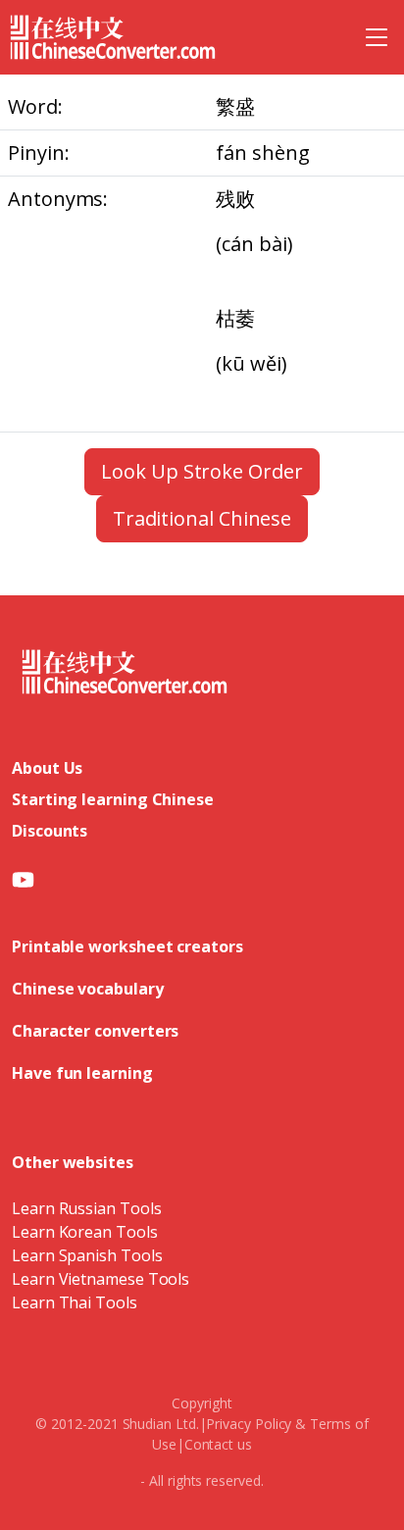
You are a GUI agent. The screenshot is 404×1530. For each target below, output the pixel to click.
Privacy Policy (248, 1423)
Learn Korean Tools (85, 1232)
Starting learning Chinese (113, 799)
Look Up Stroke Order (201, 471)
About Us (47, 768)
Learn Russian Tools (86, 1208)
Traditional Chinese (202, 518)
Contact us (218, 1444)
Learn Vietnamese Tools (100, 1279)
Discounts (49, 831)
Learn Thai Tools (74, 1302)
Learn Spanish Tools (87, 1255)
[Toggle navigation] (376, 37)
